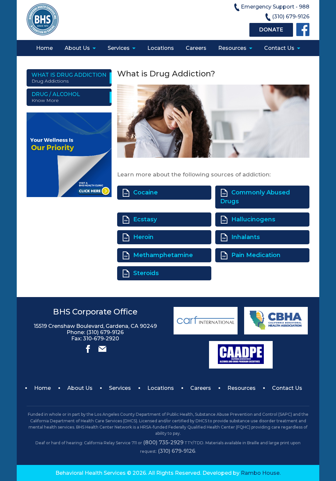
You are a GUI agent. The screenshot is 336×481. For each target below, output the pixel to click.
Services (119, 48)
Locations (160, 48)
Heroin (143, 237)
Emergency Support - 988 (275, 7)
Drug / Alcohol (56, 97)
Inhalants (245, 237)
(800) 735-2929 (163, 442)
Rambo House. (261, 473)
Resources (232, 48)
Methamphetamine (163, 255)
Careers (196, 48)
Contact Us (279, 48)
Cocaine (145, 192)
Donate (271, 30)
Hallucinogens (253, 219)
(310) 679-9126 (290, 16)
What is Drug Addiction (69, 78)
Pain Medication (256, 255)
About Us (77, 48)
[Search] (88, 351)
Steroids (146, 273)
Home (44, 48)
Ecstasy (145, 219)
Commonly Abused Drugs (255, 197)
